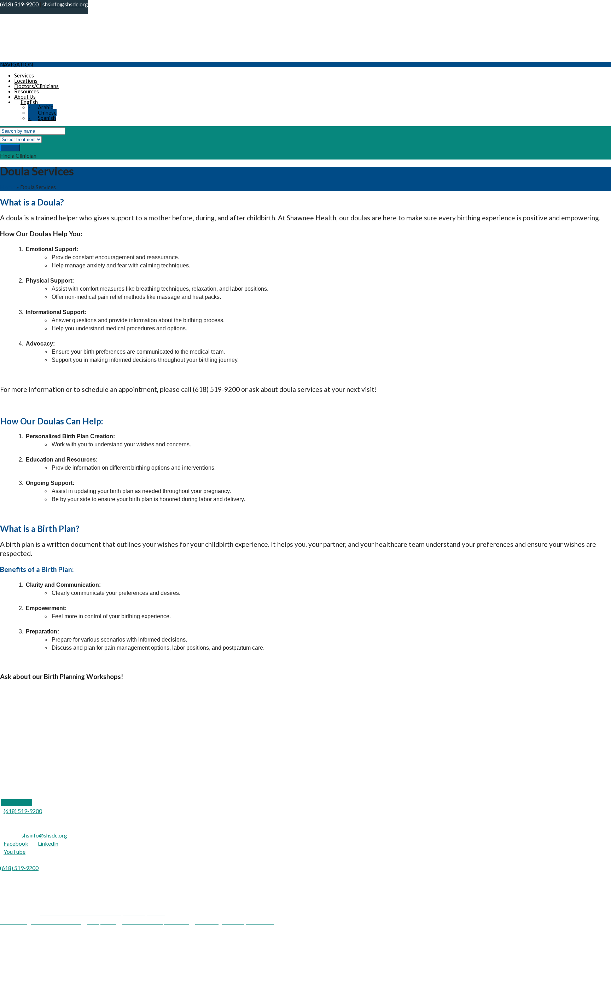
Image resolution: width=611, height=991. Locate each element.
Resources (26, 91)
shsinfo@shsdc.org (44, 835)
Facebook (16, 843)
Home (7, 187)
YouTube (14, 851)
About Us (25, 96)
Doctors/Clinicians (36, 86)
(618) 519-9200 (23, 810)
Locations (25, 80)
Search (10, 147)
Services (24, 75)
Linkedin (48, 843)
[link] (16, 802)
